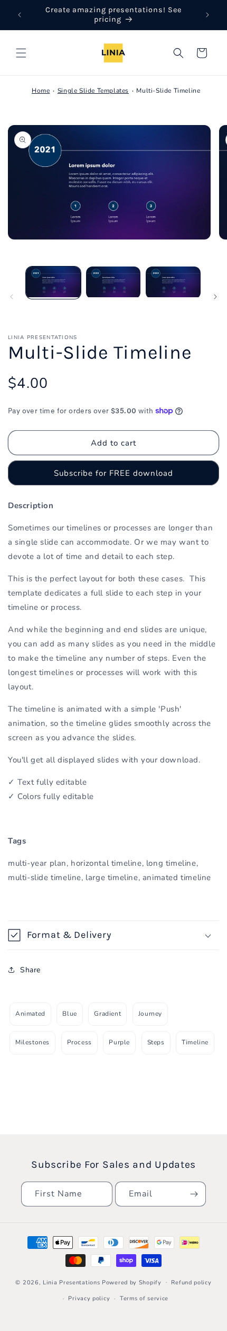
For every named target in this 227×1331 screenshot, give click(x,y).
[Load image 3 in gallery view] (173, 283)
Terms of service (144, 1298)
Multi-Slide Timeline (168, 90)
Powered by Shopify (132, 1282)
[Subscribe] (193, 1194)
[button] (21, 53)
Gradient (107, 1013)
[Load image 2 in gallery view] (113, 283)
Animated (30, 1013)
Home (41, 90)
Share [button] (30, 970)
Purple (119, 1042)
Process (79, 1042)
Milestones (32, 1042)
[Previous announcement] (19, 14)
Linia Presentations (71, 1282)
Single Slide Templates (93, 90)
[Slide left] (11, 296)
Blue (69, 1013)
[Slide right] (215, 296)
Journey (150, 1013)
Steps (156, 1042)
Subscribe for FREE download (113, 473)
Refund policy (191, 1282)
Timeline (195, 1042)
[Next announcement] (207, 14)
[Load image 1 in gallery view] (53, 283)
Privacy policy (89, 1298)
